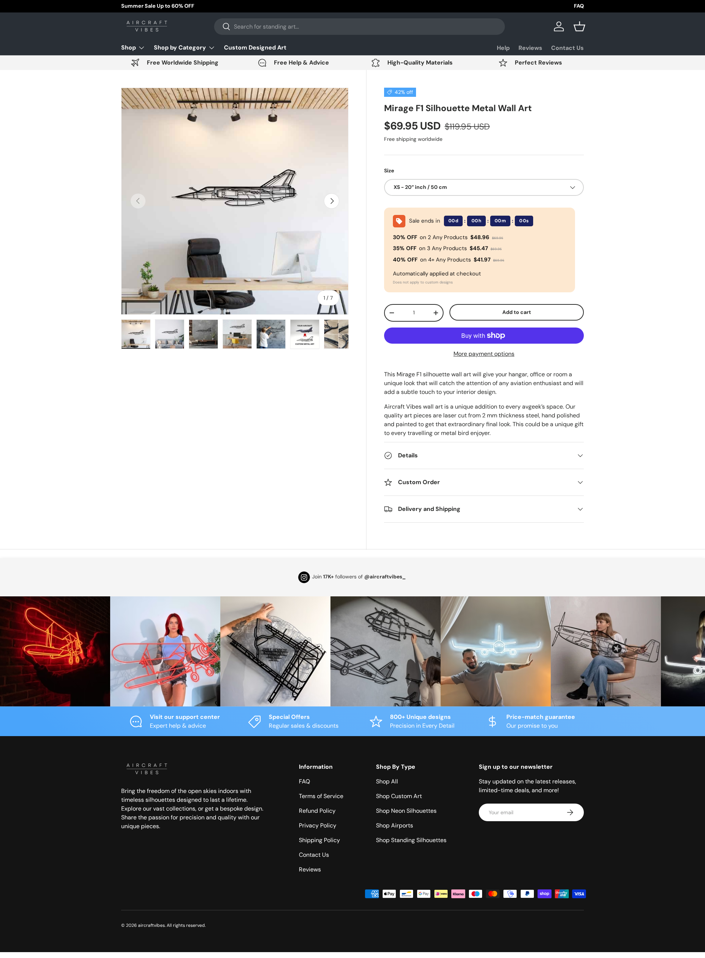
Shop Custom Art (399, 796)
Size (389, 170)
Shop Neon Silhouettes (406, 811)
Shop (128, 47)
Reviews (530, 48)
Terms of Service (321, 796)
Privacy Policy (317, 825)
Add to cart (516, 312)
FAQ (579, 6)
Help (503, 48)
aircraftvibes (151, 925)
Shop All (387, 781)
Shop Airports (394, 825)
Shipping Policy (319, 840)
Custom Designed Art (255, 47)
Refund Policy (317, 811)
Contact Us (567, 48)
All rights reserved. (186, 925)
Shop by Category (180, 47)
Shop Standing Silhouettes (411, 840)
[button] (579, 26)
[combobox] (359, 26)
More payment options (483, 354)
